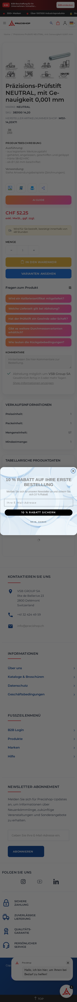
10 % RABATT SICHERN (38, 512)
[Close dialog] (73, 471)
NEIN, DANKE (38, 521)
